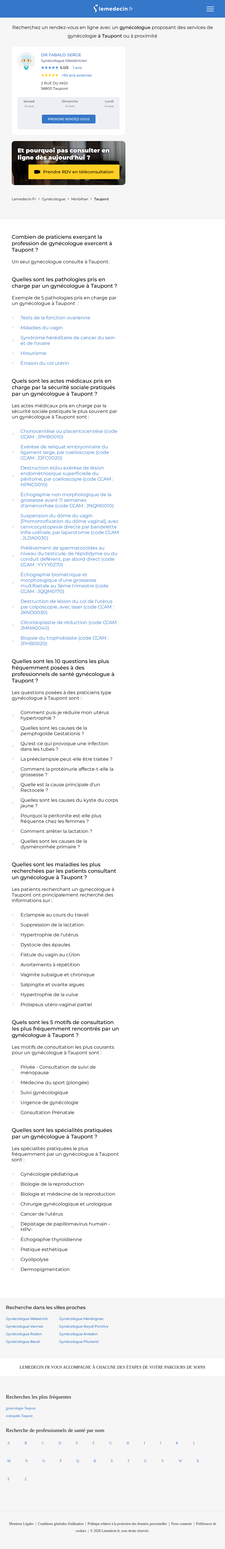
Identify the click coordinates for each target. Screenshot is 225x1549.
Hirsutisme (33, 353)
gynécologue (53, 199)
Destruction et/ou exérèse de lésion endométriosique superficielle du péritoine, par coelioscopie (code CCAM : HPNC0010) (67, 476)
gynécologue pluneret (79, 1341)
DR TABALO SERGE (61, 54)
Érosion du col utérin (45, 363)
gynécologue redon (24, 1334)
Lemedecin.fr (24, 199)
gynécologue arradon (78, 1334)
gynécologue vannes (24, 1326)
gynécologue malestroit (27, 1318)
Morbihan (79, 199)
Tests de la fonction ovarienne (55, 318)
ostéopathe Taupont (19, 1416)
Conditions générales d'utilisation (60, 1524)
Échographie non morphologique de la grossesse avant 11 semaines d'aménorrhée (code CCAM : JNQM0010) (67, 500)
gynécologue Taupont (20, 1408)
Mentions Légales (21, 1524)
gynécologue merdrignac (81, 1318)
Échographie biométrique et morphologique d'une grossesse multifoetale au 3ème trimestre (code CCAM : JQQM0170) (64, 583)
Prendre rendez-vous (69, 119)
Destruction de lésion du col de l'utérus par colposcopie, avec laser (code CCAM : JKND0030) (67, 607)
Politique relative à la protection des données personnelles (127, 1524)
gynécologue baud (23, 1341)
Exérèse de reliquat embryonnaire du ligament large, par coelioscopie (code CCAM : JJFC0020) (65, 452)
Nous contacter (181, 1524)
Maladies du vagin (42, 328)
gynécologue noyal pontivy (83, 1326)
